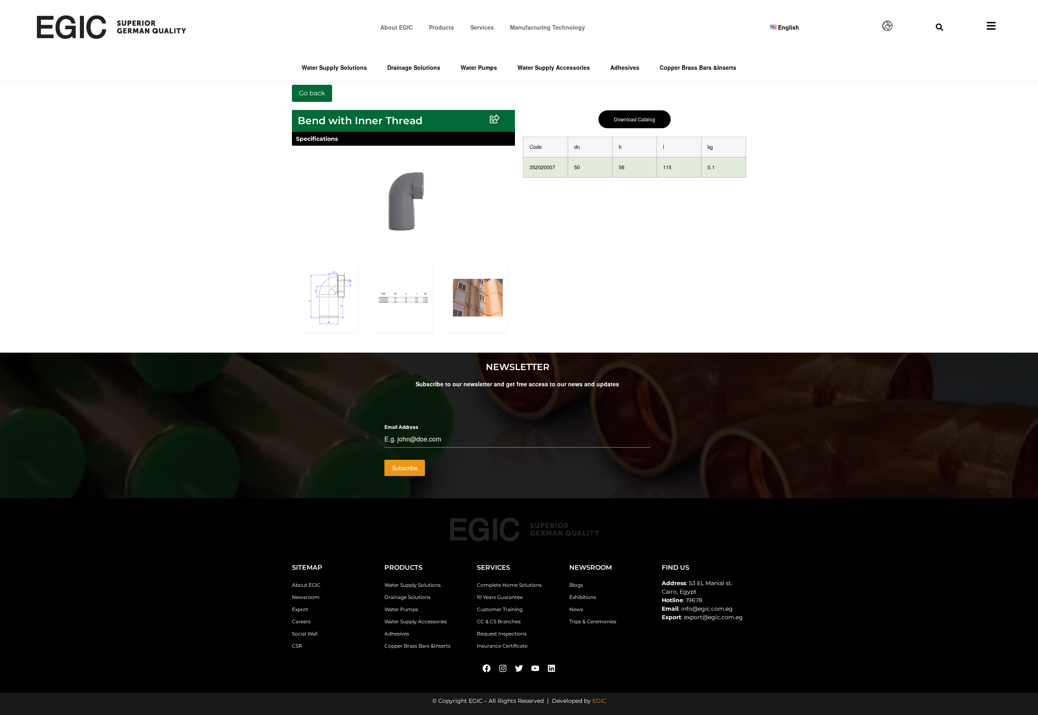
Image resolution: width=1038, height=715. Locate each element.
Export (300, 609)
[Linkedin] (551, 668)
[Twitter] (519, 668)
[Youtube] (535, 668)
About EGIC (396, 27)
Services (482, 27)
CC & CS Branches (499, 621)
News (576, 609)
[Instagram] (503, 668)
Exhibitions (582, 597)
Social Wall (304, 634)
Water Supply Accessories (553, 67)
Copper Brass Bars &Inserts (698, 67)
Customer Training (500, 609)
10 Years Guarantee (500, 597)
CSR (297, 646)
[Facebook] (486, 668)
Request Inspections (502, 634)
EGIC (599, 700)
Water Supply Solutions (334, 67)
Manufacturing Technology (547, 27)
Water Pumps (479, 67)
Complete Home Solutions (509, 585)
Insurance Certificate (502, 646)
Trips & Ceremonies (592, 621)
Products (441, 27)
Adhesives (624, 67)
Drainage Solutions (413, 67)
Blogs (576, 585)
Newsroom (306, 597)
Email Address (403, 427)
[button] (939, 27)
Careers (301, 621)
